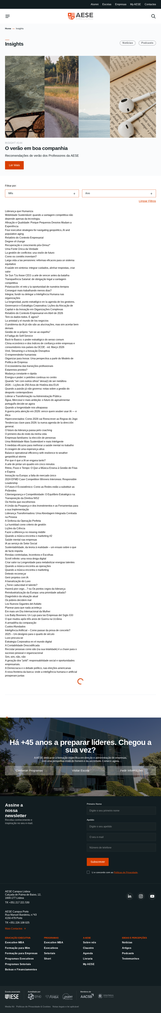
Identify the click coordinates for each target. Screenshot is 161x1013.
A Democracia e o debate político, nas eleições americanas (38, 668)
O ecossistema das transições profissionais (29, 366)
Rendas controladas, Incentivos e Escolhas (29, 554)
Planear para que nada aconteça (23, 607)
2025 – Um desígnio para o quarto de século (29, 634)
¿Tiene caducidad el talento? (21, 585)
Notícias (127, 43)
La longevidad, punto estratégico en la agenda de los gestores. (40, 301)
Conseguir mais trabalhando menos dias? (28, 290)
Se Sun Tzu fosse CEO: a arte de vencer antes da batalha (37, 275)
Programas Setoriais (18, 964)
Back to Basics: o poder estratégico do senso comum (34, 339)
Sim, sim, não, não (15, 656)
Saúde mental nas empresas (21, 539)
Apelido (90, 820)
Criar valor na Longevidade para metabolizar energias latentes (40, 562)
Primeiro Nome (94, 804)
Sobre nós (89, 942)
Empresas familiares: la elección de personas (30, 437)
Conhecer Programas (29, 770)
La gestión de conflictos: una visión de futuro (29, 252)
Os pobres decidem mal (18, 600)
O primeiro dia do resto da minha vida (26, 434)
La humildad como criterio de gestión (25, 524)
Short (47, 958)
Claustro (88, 948)
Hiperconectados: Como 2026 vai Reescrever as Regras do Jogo (41, 419)
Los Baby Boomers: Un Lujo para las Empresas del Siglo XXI (39, 615)
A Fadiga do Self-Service (19, 335)
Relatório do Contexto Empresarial (24, 237)
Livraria (88, 958)
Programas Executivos (19, 958)
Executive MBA (14, 942)
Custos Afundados (15, 626)
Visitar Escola (80, 770)
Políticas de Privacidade (126, 872)
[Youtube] (152, 896)
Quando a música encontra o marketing (27, 570)
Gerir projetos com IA (16, 577)
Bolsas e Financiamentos (21, 969)
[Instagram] (141, 896)
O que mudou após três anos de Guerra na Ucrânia (33, 619)
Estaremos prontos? (16, 369)
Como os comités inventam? (21, 256)
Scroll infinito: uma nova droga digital (25, 558)
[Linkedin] (129, 896)
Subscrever (98, 861)
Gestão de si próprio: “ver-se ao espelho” (27, 332)
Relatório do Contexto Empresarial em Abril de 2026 (34, 313)
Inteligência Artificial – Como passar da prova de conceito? (37, 630)
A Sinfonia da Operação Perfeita (23, 520)
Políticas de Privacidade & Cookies (33, 1006)
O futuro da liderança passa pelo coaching (28, 430)
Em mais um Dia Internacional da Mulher (27, 611)
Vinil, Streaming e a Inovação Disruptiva (27, 351)
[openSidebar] (7, 16)
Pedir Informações (131, 770)
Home (8, 28)
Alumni (95, 4)
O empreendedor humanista (20, 354)
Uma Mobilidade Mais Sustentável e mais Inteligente (34, 441)
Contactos (150, 4)
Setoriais (49, 953)
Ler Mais (14, 165)
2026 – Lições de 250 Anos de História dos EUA (32, 385)
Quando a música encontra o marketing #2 (28, 536)
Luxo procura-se (14, 638)
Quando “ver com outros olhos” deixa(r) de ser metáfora (35, 381)
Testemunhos (130, 958)
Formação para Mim (17, 948)
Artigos (126, 948)
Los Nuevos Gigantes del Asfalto (23, 604)
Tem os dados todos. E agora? (22, 317)
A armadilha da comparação (20, 622)
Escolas (106, 4)
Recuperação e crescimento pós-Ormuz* (27, 245)
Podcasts (147, 43)
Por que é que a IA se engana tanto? (25, 460)
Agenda (88, 953)
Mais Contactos (13, 928)
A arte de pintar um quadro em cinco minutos (30, 464)
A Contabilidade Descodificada (22, 645)
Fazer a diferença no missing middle (25, 532)
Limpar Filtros (147, 201)
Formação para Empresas (21, 953)
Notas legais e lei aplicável (66, 1006)
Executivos (51, 948)
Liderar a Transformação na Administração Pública (33, 396)
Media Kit (9, 1006)
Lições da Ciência (15, 528)
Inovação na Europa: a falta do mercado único (30, 475)
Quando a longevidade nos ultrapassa (26, 407)
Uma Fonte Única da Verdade (21, 249)
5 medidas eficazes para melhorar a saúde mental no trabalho (39, 445)
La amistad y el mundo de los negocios (26, 320)
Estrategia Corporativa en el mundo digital (28, 641)
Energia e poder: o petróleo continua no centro (31, 377)
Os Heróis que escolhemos (20, 502)
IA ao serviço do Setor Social (21, 543)
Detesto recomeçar (15, 573)
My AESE (135, 4)
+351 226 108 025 (19, 922)
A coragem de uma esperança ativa (24, 449)
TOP (7, 721)
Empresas (120, 4)
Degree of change (15, 241)
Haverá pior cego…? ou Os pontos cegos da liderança (35, 588)
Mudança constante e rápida (21, 373)
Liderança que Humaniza (19, 211)
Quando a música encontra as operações (28, 566)
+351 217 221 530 (19, 902)
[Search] (153, 16)
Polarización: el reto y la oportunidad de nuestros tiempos (37, 286)
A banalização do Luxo (18, 581)
